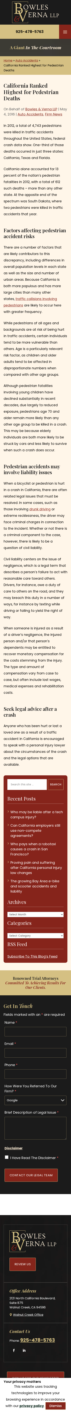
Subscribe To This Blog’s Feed (32, 956)
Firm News (53, 114)
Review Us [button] (23, 1264)
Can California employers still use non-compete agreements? (35, 830)
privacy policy (32, 1406)
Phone (11, 1065)
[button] (65, 32)
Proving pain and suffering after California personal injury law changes (36, 867)
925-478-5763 (30, 31)
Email (10, 1043)
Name (11, 1022)
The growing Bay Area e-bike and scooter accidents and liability (34, 886)
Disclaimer (14, 1148)
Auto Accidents (30, 114)
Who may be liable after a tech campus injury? (36, 814)
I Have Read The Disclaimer (34, 1157)
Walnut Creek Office (28, 1315)
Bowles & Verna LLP (41, 109)
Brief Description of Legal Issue (32, 1112)
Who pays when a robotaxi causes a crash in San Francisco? (33, 849)
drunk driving (40, 509)
